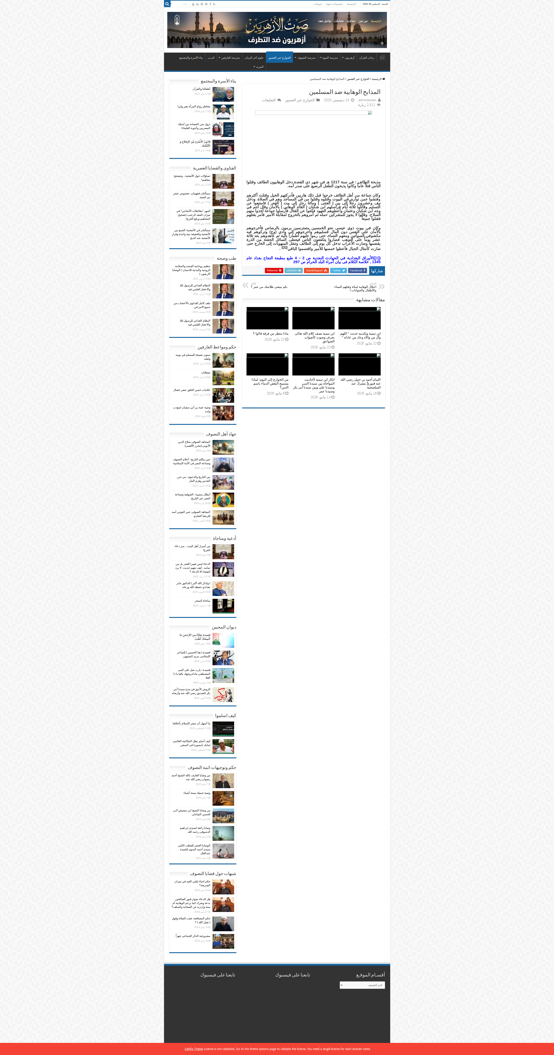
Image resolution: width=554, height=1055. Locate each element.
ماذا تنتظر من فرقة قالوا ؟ (270, 333)
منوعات (318, 3)
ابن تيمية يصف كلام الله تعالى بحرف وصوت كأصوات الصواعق (315, 337)
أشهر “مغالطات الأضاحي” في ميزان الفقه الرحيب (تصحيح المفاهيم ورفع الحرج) (193, 214)
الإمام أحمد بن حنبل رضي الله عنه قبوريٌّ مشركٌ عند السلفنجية (361, 383)
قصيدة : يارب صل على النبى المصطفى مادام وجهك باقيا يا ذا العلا (191, 673)
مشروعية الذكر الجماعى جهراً (193, 935)
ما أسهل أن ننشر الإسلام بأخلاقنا (191, 723)
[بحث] (167, 4)
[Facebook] (210, 4)
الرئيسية (351, 3)
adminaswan (367, 100)
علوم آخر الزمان (254, 57)
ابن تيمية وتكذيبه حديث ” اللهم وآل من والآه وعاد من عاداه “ (360, 335)
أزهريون (349, 57)
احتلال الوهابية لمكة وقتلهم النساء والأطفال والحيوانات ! (355, 287)
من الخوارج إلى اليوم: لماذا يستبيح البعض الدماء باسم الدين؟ (270, 383)
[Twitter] (206, 4)
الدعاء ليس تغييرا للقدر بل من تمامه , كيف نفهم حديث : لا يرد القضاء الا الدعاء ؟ (192, 567)
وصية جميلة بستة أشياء (197, 792)
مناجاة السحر (202, 600)
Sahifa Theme (194, 1049)
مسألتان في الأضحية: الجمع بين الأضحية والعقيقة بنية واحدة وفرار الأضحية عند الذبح (191, 234)
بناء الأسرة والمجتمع (191, 57)
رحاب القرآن (366, 57)
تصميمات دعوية (334, 3)
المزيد (260, 66)
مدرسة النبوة (330, 57)
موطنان (205, 372)
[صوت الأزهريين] (277, 29)
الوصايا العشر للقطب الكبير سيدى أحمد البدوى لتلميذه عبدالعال (194, 849)
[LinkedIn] (197, 4)
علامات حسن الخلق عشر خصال (191, 389)
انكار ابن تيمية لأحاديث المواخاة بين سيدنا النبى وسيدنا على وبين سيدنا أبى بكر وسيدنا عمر (314, 385)
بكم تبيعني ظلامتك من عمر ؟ (269, 285)
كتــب (211, 57)
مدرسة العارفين (230, 57)
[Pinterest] (202, 4)
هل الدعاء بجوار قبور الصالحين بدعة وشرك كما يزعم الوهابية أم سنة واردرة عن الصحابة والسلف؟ (191, 902)
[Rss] (214, 4)
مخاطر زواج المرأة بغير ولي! (194, 106)
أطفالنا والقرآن (201, 88)
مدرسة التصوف (306, 57)
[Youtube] (193, 4)
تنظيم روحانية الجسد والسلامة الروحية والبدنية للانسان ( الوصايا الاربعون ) (191, 269)
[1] (285, 247)
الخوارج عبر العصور (279, 57)
